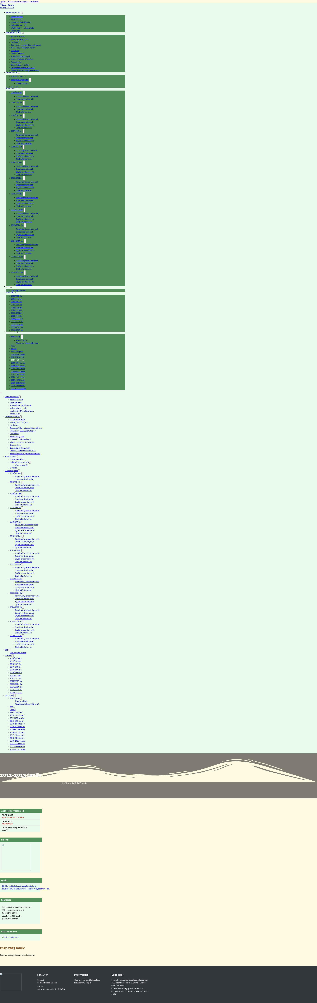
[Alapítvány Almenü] (22, 336)
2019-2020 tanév (18, 380)
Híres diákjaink (17, 351)
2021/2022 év (16, 194)
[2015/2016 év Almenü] (24, 103)
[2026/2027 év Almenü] (25, 272)
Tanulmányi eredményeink (27, 96)
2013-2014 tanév (18, 363)
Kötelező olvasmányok (20, 56)
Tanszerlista (16, 62)
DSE (7, 286)
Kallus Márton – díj (18, 25)
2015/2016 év (16, 102)
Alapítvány (15, 336)
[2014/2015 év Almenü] (24, 93)
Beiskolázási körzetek (20, 65)
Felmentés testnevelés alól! (22, 68)
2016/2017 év (16, 115)
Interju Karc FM (22, 83)
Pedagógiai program (19, 39)
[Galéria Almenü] (12, 655)
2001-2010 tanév (18, 354)
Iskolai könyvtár (17, 53)
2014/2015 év (16, 92)
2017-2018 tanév (18, 374)
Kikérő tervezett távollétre (22, 59)
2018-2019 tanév (18, 377)
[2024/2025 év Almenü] (25, 241)
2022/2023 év (17, 209)
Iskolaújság (15, 31)
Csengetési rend (18, 76)
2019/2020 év (16, 162)
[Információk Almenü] (17, 456)
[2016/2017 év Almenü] (24, 115)
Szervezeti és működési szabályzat (26, 45)
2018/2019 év (16, 147)
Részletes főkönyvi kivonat (27, 343)
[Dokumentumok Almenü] (23, 33)
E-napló (14, 86)
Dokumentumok (12, 416)
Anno (13, 346)
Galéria (9, 292)
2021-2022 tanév (18, 386)
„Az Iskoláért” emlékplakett (22, 28)
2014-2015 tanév (18, 366)
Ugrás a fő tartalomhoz (11, 1)
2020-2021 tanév (18, 383)
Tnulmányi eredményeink (26, 150)
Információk (10, 456)
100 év (13, 349)
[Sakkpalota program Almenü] (30, 80)
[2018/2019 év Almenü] (24, 147)
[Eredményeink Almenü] (21, 88)
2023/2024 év (17, 225)
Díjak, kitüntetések (24, 112)
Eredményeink (11, 470)
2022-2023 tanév (18, 388)
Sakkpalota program (19, 80)
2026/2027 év (17, 272)
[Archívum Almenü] (14, 695)
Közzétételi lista (18, 36)
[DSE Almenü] (11, 286)
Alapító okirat (21, 340)
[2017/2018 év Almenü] (24, 131)
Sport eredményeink (24, 99)
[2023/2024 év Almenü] (25, 225)
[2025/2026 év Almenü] (25, 257)
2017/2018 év (16, 131)
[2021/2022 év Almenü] (24, 194)
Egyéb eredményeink (25, 125)
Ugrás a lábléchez (30, 1)
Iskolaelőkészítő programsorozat (25, 71)
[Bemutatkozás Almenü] (22, 13)
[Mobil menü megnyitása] (1, 392)
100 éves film (16, 19)
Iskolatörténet (17, 16)
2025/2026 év (17, 257)
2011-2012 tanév (17, 357)
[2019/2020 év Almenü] (24, 162)
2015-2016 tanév (18, 369)
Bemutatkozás (13, 12)
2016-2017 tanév (18, 371)
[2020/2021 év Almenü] (24, 178)
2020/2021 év (16, 178)
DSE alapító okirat (18, 290)
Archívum (10, 331)
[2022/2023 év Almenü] (25, 210)
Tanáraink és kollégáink (21, 22)
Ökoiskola (15, 51)
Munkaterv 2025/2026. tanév (23, 48)
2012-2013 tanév (18, 360)
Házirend (14, 42)
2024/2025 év (17, 241)
